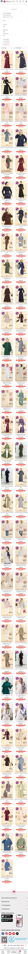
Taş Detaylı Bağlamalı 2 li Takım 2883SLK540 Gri (21, 356)
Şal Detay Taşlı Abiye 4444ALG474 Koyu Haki (21, 461)
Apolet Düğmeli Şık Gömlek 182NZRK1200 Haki (21, 539)
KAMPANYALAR (6, 44)
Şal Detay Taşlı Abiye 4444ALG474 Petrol (7, 695)
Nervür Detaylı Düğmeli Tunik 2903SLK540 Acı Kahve (7, 774)
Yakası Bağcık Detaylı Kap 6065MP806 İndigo (21, 487)
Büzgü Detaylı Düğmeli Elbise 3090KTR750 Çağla (7, 461)
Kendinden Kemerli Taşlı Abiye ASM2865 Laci (7, 200)
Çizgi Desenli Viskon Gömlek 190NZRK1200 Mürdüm (7, 617)
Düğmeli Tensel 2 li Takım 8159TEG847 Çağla (21, 800)
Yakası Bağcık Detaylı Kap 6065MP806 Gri (21, 513)
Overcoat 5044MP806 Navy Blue (21, 277)
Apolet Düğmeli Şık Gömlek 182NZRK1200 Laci (7, 565)
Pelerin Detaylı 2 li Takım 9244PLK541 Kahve (7, 252)
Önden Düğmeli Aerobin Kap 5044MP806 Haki (7, 278)
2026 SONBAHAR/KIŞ (7, 13)
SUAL (4, 35)
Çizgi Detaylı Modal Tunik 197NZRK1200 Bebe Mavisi (7, 383)
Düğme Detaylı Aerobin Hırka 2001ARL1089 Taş (21, 826)
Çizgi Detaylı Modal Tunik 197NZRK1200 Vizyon (7, 409)
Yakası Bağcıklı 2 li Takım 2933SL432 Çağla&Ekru (21, 852)
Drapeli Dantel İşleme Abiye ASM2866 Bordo (7, 70)
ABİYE (4, 31)
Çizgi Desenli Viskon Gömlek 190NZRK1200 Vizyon (7, 643)
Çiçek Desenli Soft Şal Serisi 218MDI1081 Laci (21, 722)
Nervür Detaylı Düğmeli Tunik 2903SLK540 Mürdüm (7, 748)
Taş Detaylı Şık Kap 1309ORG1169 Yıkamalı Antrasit (7, 174)
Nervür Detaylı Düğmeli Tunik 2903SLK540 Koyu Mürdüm (21, 330)
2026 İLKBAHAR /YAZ (7, 15)
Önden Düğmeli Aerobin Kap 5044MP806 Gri (21, 252)
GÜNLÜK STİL (5, 33)
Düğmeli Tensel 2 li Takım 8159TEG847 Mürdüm (7, 800)
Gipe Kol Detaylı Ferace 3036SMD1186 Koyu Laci (21, 304)
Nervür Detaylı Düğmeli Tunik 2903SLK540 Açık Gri (7, 330)
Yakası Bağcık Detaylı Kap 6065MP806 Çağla (7, 513)
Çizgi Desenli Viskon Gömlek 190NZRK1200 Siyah (21, 617)
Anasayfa (2, 953)
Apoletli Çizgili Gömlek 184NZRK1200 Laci (21, 96)
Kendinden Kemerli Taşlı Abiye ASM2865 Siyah (21, 200)
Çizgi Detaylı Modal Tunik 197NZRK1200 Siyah (21, 383)
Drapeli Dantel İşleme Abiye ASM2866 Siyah (7, 96)
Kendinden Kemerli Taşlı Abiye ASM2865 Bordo (21, 174)
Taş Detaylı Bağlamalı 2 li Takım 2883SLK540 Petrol (7, 356)
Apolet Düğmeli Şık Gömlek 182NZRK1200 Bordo (7, 539)
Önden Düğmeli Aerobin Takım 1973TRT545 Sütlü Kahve (7, 226)
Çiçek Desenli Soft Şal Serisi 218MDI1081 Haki (7, 722)
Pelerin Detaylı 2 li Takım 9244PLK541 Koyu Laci (21, 226)
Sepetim (19, 952)
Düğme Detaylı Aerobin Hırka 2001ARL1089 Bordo (7, 826)
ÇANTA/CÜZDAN (6, 41)
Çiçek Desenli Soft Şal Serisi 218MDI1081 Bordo (21, 695)
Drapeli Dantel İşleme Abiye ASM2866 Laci (21, 70)
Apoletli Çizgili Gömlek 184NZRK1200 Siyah (21, 122)
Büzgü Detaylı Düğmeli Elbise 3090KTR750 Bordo (7, 435)
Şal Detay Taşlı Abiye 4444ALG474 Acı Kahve (21, 669)
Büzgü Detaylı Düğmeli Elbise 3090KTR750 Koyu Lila (21, 435)
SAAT (4, 26)
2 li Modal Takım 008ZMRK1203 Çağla (21, 642)
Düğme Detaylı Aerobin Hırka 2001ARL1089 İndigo (7, 852)
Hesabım (25, 953)
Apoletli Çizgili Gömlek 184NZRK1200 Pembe (7, 122)
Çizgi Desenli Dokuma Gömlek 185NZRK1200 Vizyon (7, 591)
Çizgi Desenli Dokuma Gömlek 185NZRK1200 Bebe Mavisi (21, 565)
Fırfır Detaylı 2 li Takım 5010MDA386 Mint (21, 409)
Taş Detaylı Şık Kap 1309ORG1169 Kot (21, 147)
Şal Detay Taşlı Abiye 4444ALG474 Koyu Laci (7, 487)
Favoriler (8, 953)
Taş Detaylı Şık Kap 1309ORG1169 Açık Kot (7, 148)
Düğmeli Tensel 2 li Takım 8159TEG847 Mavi (21, 774)
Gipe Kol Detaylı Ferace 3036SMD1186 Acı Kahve (7, 304)
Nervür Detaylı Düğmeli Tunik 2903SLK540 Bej (21, 748)
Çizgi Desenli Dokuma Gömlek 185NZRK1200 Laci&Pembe (21, 591)
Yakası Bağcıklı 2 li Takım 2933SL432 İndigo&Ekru (7, 878)
